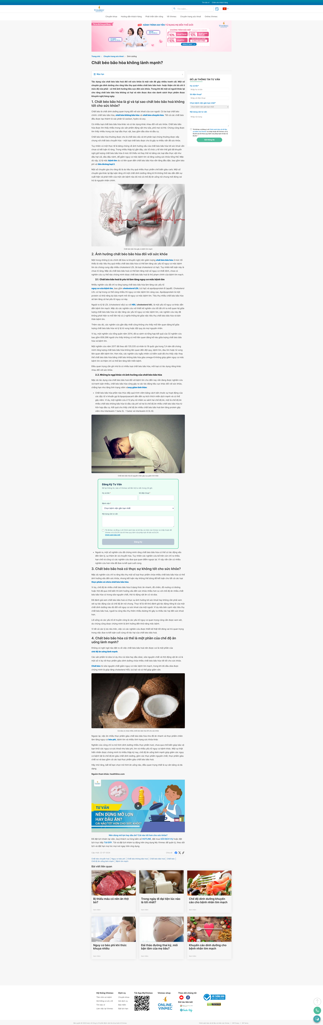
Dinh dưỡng (132, 56)
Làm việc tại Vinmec (104, 1009)
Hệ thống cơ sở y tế (104, 1001)
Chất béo (171, 859)
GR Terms (245, 1023)
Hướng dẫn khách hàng (131, 16)
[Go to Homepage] (99, 9)
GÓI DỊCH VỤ (166, 839)
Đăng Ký (138, 542)
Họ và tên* (194, 86)
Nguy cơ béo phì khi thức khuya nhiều (110, 947)
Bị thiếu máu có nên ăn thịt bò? (111, 900)
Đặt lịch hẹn (123, 1009)
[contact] (317, 1010)
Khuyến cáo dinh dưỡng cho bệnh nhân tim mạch (207, 947)
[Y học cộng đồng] (186, 1006)
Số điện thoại (144, 493)
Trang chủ (95, 56)
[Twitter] (179, 853)
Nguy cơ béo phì (118, 859)
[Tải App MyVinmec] (142, 1003)
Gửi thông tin (209, 140)
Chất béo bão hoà (157, 859)
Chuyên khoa (111, 16)
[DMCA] (214, 1004)
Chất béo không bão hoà (137, 859)
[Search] (174, 8)
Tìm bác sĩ (205, 2)
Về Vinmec (172, 16)
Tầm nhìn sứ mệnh (104, 997)
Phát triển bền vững (154, 16)
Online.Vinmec (211, 16)
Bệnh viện (106, 503)
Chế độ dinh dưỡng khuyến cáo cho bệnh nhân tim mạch (208, 900)
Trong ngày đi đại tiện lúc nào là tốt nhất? (160, 900)
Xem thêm (96, 910)
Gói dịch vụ (123, 1001)
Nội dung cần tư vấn (110, 514)
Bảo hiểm (122, 1005)
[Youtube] (181, 997)
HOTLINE (146, 839)
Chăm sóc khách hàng (220, 2)
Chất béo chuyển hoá (100, 859)
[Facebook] (176, 853)
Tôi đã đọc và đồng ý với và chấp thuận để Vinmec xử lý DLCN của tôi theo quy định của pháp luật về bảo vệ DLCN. (210, 132)
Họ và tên (106, 493)
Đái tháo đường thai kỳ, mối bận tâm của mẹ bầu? (159, 947)
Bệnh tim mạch (122, 861)
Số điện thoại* (196, 94)
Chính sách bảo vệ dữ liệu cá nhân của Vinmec (214, 1023)
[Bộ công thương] (214, 997)
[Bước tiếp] (186, 1010)
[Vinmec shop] (165, 1003)
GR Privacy (235, 1023)
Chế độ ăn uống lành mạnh (102, 861)
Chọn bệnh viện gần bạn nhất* (203, 103)
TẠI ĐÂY (108, 842)
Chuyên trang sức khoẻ (190, 16)
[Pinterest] (183, 853)
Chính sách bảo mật (112, 535)
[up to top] (317, 1001)
